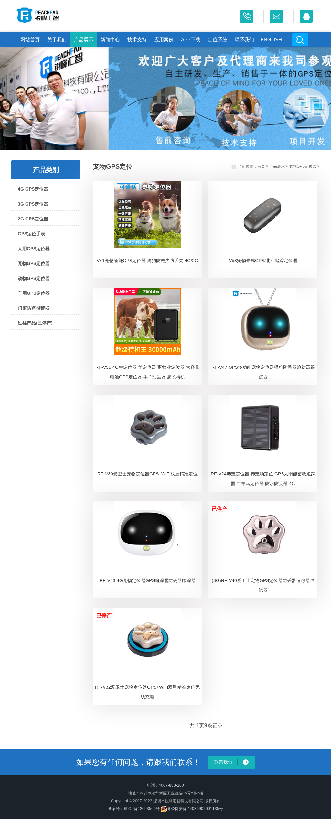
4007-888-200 (171, 785)
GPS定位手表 (31, 233)
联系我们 (244, 39)
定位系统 (217, 39)
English (271, 39)
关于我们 (57, 39)
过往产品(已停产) (35, 322)
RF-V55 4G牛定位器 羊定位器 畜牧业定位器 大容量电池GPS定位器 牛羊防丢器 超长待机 (147, 372)
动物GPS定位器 (34, 278)
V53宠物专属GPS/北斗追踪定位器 (263, 260)
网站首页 (30, 39)
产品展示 (83, 39)
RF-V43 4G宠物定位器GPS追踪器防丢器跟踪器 (148, 580)
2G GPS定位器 (33, 218)
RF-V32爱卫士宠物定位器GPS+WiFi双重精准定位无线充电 (147, 692)
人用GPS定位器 (34, 248)
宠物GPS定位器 (34, 263)
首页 (261, 166)
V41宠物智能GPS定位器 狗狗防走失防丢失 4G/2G (147, 260)
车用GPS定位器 (34, 293)
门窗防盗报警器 (33, 308)
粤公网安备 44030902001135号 (195, 808)
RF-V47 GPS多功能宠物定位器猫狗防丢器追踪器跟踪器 (263, 372)
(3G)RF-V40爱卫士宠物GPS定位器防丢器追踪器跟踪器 (263, 585)
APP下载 (190, 39)
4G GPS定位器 (33, 189)
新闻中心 (110, 39)
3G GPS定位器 (33, 204)
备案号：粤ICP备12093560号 (134, 808)
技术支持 (137, 39)
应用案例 (164, 39)
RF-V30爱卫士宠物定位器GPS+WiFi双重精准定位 (147, 473)
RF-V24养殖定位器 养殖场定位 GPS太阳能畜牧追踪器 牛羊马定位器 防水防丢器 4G (263, 478)
